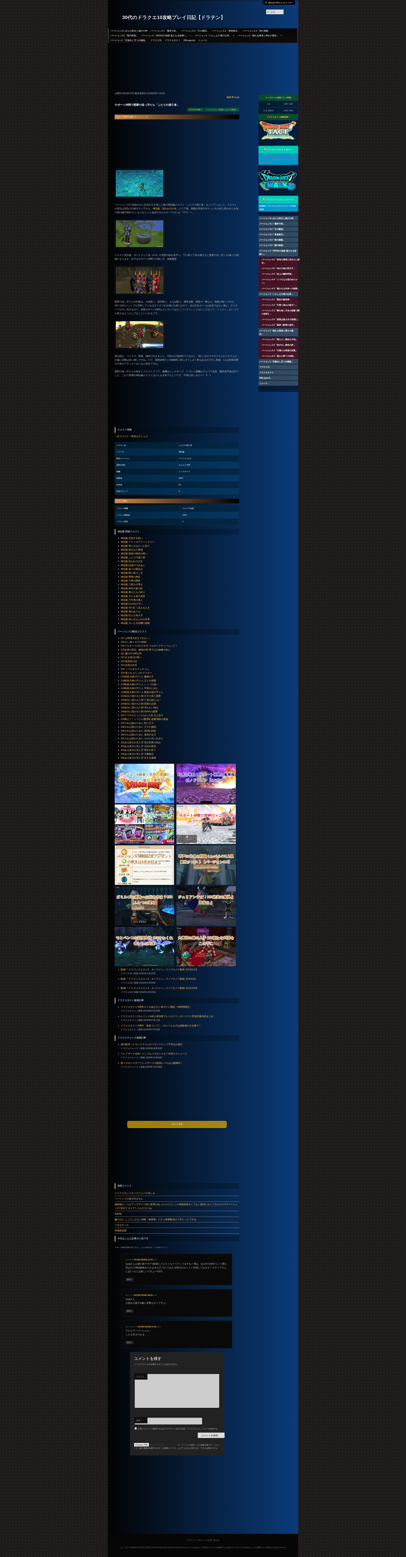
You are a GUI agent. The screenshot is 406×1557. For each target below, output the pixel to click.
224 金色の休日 (129, 665)
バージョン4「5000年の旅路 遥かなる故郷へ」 (164, 35)
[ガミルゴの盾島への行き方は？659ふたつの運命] (144, 924)
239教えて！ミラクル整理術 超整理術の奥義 (144, 719)
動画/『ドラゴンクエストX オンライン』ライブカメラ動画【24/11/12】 (159, 969)
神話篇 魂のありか (130, 611)
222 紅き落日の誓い (131, 657)
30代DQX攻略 (195, 110)
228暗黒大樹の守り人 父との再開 (138, 680)
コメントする (177, 1124)
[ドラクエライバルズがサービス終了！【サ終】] (144, 843)
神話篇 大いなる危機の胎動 (135, 623)
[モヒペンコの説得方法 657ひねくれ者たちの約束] (144, 965)
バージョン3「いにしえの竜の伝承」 (213, 35)
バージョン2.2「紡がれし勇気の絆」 (278, 345)
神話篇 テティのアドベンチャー (138, 542)
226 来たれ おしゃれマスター (136, 672)
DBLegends (189, 40)
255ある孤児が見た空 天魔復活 (137, 754)
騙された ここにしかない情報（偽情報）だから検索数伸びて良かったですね (155, 1219)
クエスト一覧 (142, 117)
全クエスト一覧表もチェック (132, 436)
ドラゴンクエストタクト (280, 149)
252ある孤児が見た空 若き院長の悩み (141, 742)
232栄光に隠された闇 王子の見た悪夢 (141, 696)
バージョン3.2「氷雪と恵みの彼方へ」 (280, 305)
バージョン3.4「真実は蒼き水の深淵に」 (281, 319)
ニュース (202, 40)
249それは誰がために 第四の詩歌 (138, 730)
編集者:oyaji (233, 97)
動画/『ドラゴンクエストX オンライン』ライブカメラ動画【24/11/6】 (159, 978)
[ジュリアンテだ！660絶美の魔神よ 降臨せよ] (206, 924)
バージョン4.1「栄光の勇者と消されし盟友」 (281, 261)
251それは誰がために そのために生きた (142, 738)
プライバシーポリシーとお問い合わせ (203, 1540)
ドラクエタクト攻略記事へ (278, 117)
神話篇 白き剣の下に (132, 603)
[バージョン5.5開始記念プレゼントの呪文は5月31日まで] (144, 884)
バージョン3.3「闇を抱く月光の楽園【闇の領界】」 (281, 312)
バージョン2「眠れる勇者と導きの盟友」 (258, 35)
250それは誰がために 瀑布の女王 (138, 734)
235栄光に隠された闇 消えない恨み (139, 707)
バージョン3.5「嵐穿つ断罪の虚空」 (278, 325)
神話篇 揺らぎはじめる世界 (135, 619)
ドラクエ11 (156, 40)
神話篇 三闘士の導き (132, 584)
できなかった (122, 1225)
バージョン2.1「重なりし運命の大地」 (280, 339)
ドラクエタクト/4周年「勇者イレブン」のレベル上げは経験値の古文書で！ (161, 1025)
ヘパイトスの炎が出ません (129, 1198)
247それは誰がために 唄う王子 (137, 723)
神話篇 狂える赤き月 (132, 615)
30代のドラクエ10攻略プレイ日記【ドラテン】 (173, 17)
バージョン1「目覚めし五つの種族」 (129, 40)
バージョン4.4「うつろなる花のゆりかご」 (280, 281)
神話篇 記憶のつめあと (133, 565)
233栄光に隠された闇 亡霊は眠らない (141, 700)
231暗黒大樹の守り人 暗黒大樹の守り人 (142, 692)
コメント (140, 1376)
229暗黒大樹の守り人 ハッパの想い (139, 684)
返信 (129, 1279)
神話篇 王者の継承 (130, 580)
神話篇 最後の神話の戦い (134, 553)
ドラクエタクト (172, 40)
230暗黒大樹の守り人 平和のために (139, 688)
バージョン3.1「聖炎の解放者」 (276, 299)
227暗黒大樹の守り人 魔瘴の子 (137, 676)
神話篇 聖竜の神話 (130, 576)
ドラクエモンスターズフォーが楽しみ (135, 1193)
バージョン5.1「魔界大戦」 (164, 30)
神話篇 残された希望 (132, 549)
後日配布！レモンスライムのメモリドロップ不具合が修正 (152, 1044)
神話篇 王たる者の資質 (133, 596)
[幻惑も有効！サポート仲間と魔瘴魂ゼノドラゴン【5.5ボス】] (206, 802)
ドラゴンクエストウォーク (279, 199)
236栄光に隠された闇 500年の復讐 (139, 711)
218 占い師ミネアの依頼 (134, 642)
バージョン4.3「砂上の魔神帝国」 (277, 274)
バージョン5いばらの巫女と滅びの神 (129, 30)
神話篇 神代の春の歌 (132, 588)
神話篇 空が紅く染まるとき (135, 607)
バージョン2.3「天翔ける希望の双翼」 (280, 350)
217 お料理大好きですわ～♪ (135, 638)
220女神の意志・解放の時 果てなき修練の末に (145, 649)
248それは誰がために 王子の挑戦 (138, 726)
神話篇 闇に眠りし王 (132, 572)
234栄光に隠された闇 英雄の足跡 (138, 703)
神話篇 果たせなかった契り (135, 546)
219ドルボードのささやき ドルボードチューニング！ (149, 645)
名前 (138, 1420)
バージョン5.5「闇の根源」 (124, 35)
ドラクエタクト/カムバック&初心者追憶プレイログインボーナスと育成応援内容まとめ (167, 1016)
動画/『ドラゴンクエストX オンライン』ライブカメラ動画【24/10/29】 (159, 988)
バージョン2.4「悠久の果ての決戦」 (278, 356)
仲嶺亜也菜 (121, 1230)
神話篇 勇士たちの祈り (133, 592)
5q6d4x (118, 1213)
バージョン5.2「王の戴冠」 (195, 30)
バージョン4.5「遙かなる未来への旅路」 (281, 288)
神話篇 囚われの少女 (132, 561)
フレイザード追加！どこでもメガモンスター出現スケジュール (154, 1053)
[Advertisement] (203, 66)
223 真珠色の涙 (129, 661)
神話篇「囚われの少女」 (166, 208)
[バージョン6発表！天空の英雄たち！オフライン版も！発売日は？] (144, 802)
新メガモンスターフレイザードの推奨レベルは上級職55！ (152, 1063)
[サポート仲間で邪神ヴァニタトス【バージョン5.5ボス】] (206, 843)
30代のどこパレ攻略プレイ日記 (256, 1547)
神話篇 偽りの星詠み (132, 569)
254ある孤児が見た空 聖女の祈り (138, 750)
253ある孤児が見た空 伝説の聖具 (138, 746)
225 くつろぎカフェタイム (135, 669)
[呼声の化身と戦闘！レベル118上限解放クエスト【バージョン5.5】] (206, 884)
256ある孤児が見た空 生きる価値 (138, 757)
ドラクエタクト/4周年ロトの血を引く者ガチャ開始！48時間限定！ (156, 1007)
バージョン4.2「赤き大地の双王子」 (278, 268)
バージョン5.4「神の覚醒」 (256, 30)
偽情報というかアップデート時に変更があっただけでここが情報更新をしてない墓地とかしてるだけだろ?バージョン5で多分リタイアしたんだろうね (176, 1206)
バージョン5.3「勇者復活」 (226, 30)
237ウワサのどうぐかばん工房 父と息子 (142, 715)
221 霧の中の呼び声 (131, 653)
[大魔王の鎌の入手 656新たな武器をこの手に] (206, 965)
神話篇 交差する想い (132, 538)
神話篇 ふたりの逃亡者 (133, 557)
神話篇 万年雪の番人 (132, 600)
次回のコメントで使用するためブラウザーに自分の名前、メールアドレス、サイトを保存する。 (178, 1429)
